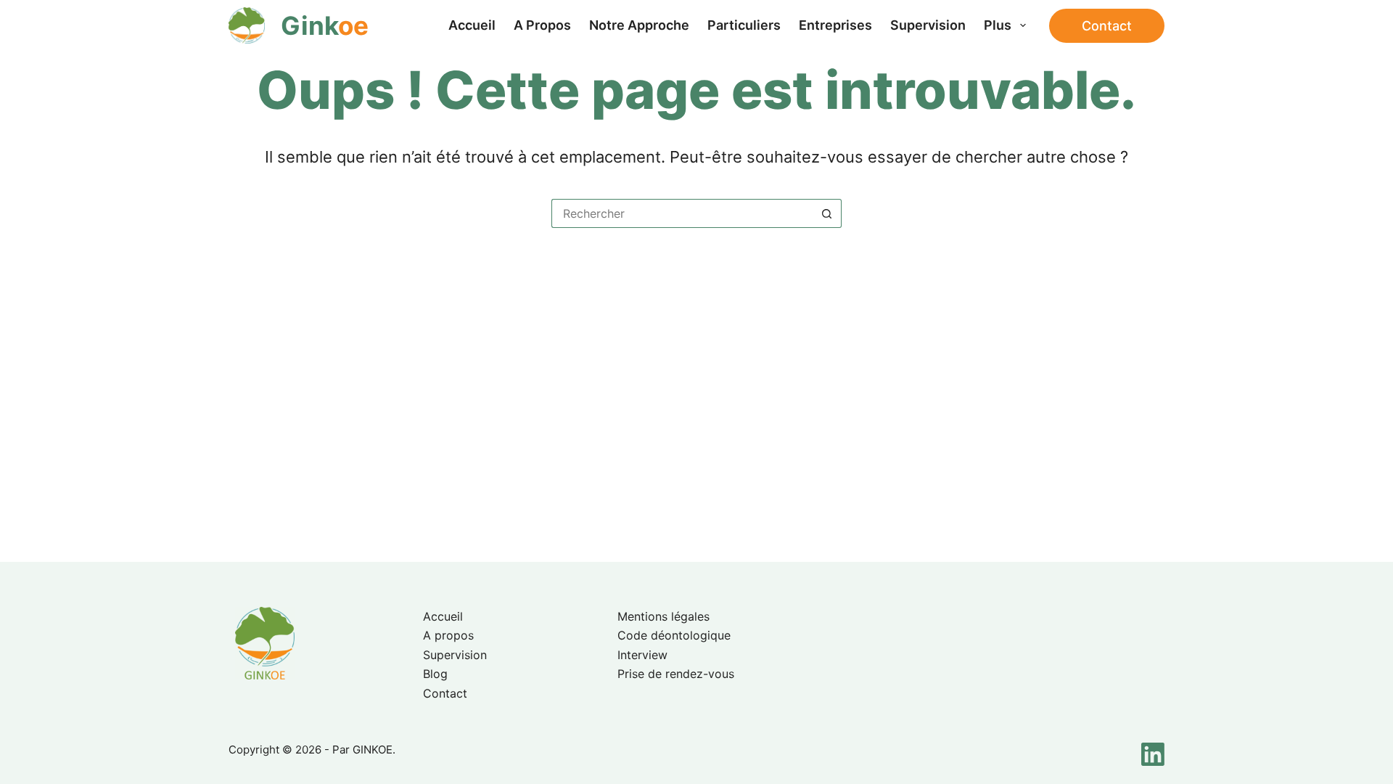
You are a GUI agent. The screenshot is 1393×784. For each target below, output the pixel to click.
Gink (325, 25)
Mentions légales (663, 616)
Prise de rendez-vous (675, 673)
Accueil (472, 25)
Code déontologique (674, 635)
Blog (435, 673)
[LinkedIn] (1152, 754)
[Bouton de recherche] (827, 213)
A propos (542, 25)
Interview (642, 655)
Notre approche (639, 25)
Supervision (928, 25)
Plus (997, 25)
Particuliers (744, 25)
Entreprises (835, 25)
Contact (1107, 25)
